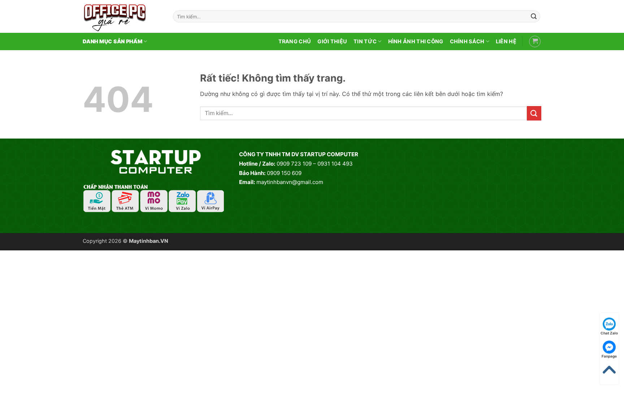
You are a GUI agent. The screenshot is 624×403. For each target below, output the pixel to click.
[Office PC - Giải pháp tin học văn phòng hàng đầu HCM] (122, 16)
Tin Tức (365, 41)
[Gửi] (534, 16)
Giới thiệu (332, 41)
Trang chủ (294, 41)
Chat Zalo (609, 333)
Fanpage (609, 356)
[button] (535, 41)
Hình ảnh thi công (415, 41)
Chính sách (467, 41)
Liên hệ (506, 41)
